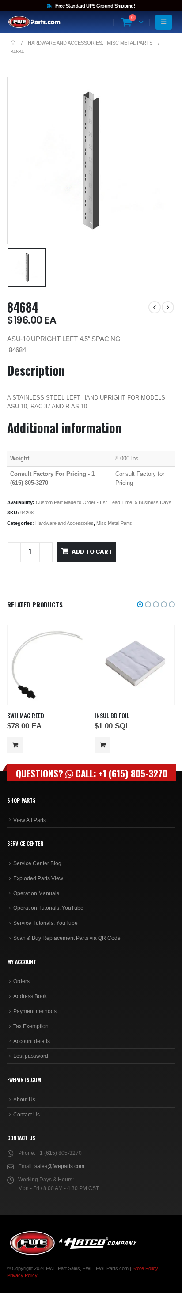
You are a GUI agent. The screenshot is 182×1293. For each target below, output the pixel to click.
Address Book (30, 996)
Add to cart (92, 551)
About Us (24, 1100)
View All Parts (29, 820)
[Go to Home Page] (13, 42)
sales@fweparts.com (59, 1166)
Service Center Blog (37, 863)
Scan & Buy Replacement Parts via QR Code (67, 938)
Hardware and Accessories (64, 523)
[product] (47, 665)
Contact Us (26, 1115)
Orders (21, 981)
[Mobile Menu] (163, 22)
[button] (140, 604)
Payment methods (35, 1011)
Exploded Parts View (38, 878)
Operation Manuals (36, 893)
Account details (31, 1041)
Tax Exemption (31, 1026)
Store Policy (145, 1268)
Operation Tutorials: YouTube (48, 908)
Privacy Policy (22, 1275)
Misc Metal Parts (114, 523)
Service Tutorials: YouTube (45, 923)
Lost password (30, 1056)
